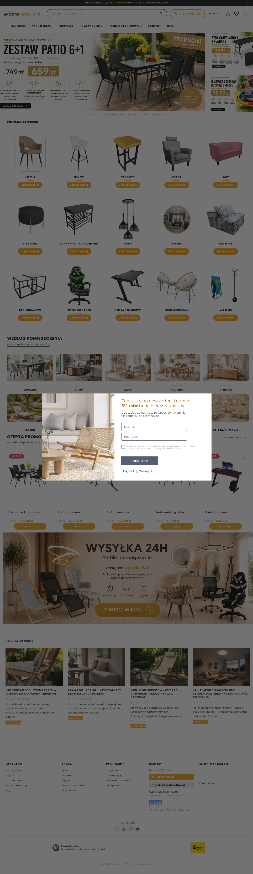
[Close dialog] (206, 398)
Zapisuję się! (139, 460)
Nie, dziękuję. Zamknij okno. (139, 471)
